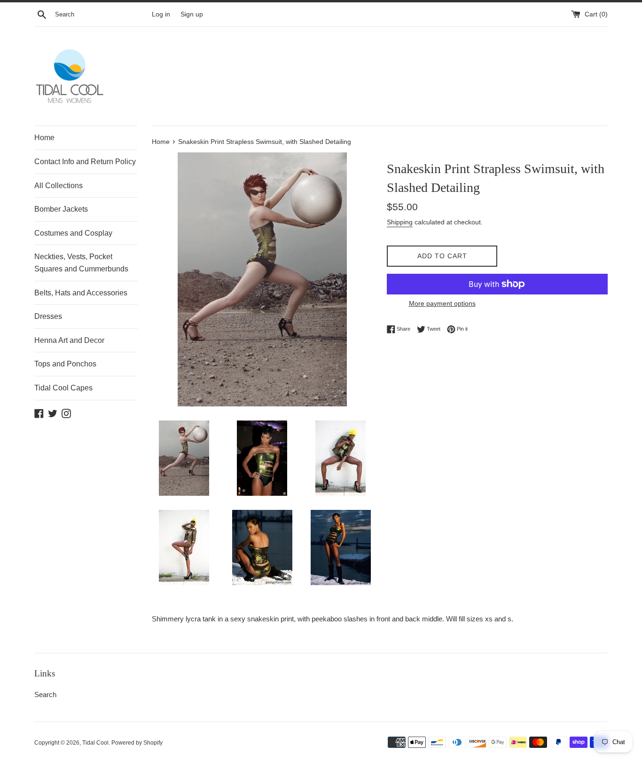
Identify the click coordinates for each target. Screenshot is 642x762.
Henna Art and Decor (69, 340)
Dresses (48, 316)
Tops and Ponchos (65, 364)
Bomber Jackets (61, 209)
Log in (161, 14)
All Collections (58, 186)
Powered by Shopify (137, 742)
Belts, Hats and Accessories (80, 293)
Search (45, 694)
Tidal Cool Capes (63, 388)
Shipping (400, 222)
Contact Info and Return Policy (85, 162)
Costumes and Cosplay (73, 233)
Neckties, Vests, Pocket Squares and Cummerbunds (81, 263)
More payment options (442, 303)
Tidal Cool (95, 742)
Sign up (191, 14)
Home (44, 138)
